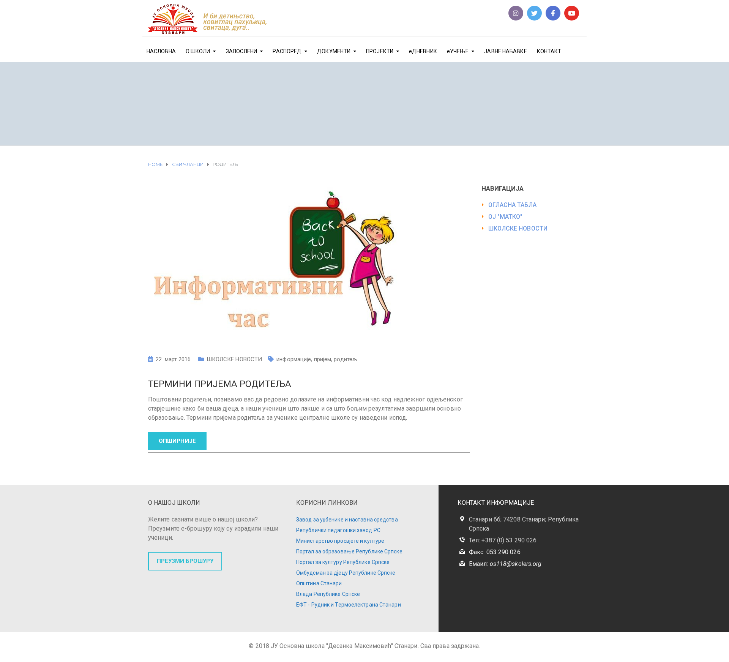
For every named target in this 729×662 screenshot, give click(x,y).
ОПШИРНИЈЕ (177, 441)
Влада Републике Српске (328, 594)
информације (293, 359)
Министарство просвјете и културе (340, 541)
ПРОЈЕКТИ (379, 51)
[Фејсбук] (553, 13)
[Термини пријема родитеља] (273, 265)
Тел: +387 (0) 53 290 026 (502, 540)
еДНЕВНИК (423, 51)
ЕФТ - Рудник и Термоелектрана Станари (348, 605)
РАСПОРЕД (287, 51)
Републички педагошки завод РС (338, 530)
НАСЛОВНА (161, 51)
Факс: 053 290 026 (495, 552)
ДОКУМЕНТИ (333, 51)
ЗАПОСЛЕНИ (241, 51)
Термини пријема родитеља (219, 384)
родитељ (345, 359)
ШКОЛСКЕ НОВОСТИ (234, 359)
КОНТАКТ (549, 51)
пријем (322, 359)
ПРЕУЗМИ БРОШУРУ (185, 561)
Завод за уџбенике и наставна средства (347, 520)
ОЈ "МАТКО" (505, 216)
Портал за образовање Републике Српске (349, 551)
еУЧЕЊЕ (458, 51)
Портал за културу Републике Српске (343, 562)
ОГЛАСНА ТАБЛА (512, 205)
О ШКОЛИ (198, 51)
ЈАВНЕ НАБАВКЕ (505, 51)
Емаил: (505, 563)
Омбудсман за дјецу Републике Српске (346, 573)
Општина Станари (319, 583)
